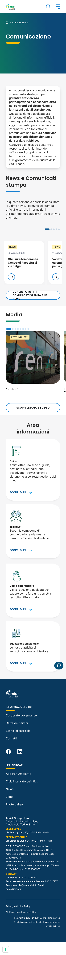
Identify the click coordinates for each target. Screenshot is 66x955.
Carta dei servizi (17, 723)
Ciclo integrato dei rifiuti (22, 781)
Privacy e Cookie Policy (18, 906)
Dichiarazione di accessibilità (21, 912)
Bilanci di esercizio (18, 730)
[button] (55, 6)
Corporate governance (21, 715)
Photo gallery (15, 804)
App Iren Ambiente (18, 773)
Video (9, 796)
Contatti (11, 738)
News (9, 789)
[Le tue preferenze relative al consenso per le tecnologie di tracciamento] (6, 949)
